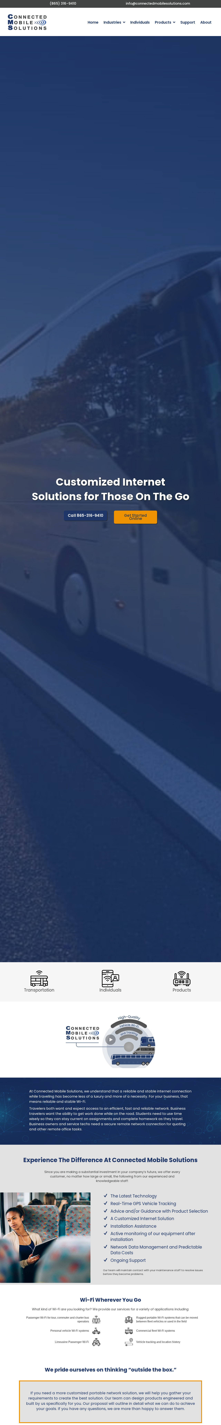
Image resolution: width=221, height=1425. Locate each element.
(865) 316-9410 (63, 3)
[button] (110, 1039)
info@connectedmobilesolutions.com (158, 3)
